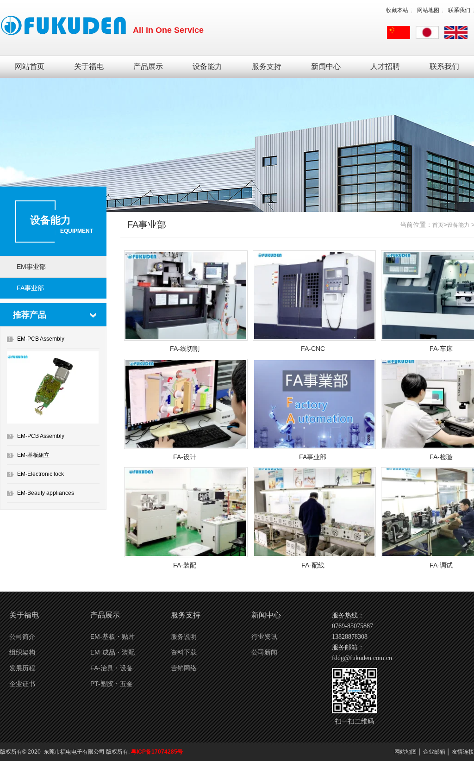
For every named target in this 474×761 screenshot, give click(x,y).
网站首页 (29, 66)
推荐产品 (29, 314)
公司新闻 (264, 652)
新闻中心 (326, 66)
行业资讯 (264, 636)
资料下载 (184, 652)
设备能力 (207, 66)
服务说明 (184, 636)
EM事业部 (31, 266)
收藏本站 (397, 10)
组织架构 (22, 652)
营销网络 (184, 668)
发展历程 (22, 668)
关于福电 (89, 66)
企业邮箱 (434, 752)
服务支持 (266, 66)
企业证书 (22, 683)
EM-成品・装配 (112, 652)
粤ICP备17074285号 (157, 752)
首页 (437, 225)
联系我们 (459, 10)
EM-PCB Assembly (40, 339)
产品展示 (148, 66)
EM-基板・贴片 (112, 636)
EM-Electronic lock (40, 474)
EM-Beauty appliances (45, 493)
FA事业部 (30, 288)
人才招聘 (385, 66)
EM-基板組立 (33, 455)
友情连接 (463, 752)
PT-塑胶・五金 (111, 683)
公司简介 (22, 636)
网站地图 (428, 10)
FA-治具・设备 (111, 668)
